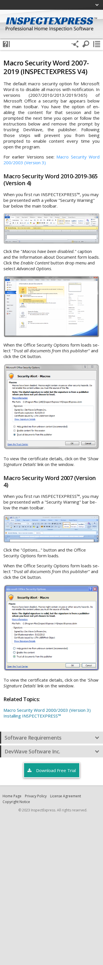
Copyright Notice (16, 801)
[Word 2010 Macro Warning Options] (51, 307)
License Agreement (65, 796)
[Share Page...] (75, 44)
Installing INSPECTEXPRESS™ (32, 716)
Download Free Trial (55, 770)
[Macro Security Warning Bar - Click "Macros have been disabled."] (51, 228)
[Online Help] (6, 44)
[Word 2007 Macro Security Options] (51, 627)
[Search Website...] (85, 44)
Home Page (12, 796)
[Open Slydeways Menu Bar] (96, 44)
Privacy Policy (36, 796)
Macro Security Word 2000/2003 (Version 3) (47, 710)
